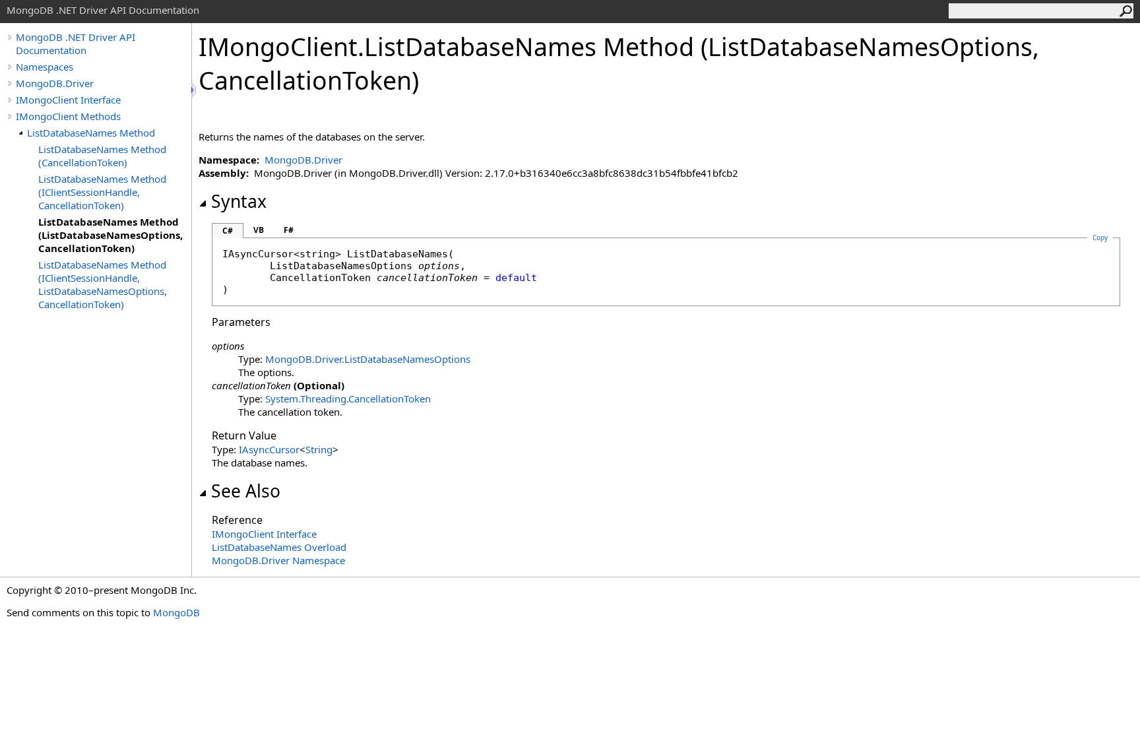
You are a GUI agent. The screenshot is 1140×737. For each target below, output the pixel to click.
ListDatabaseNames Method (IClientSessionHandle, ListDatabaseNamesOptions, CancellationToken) (102, 284)
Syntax (239, 201)
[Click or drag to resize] (194, 90)
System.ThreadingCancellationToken (348, 398)
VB (258, 230)
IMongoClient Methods (68, 116)
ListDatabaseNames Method (91, 132)
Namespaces (44, 66)
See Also (245, 491)
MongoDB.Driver (55, 83)
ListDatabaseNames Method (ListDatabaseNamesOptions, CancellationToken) (110, 235)
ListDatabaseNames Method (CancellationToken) (102, 156)
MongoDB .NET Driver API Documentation (75, 43)
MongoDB (176, 612)
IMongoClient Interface (68, 99)
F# (289, 230)
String (318, 449)
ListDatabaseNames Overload (279, 547)
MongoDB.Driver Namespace (278, 560)
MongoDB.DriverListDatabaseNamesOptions (367, 359)
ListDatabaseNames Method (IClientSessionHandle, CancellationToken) (102, 192)
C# (227, 230)
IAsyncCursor (269, 449)
